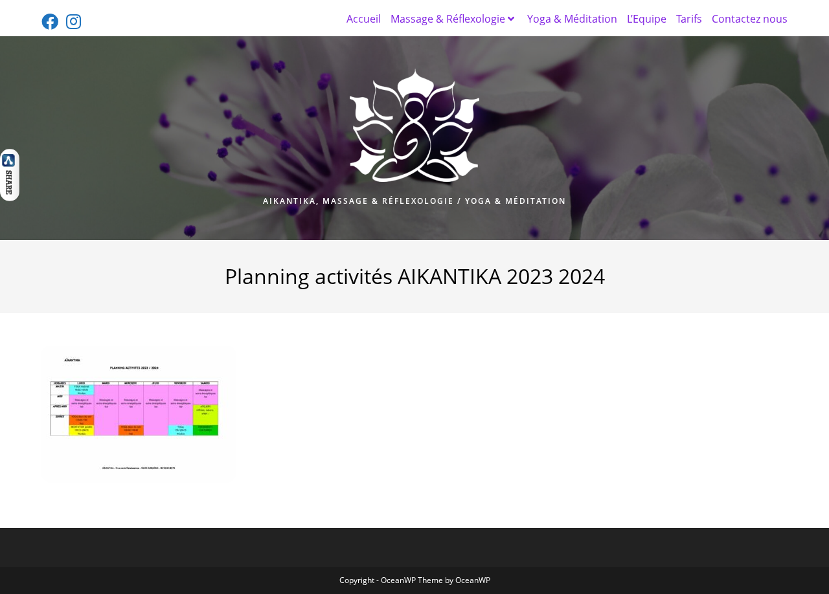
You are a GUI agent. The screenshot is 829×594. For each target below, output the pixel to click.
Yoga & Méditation (572, 19)
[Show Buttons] (9, 174)
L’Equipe (646, 19)
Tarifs (689, 19)
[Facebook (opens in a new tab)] (51, 21)
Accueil (363, 19)
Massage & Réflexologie (448, 19)
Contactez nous (750, 19)
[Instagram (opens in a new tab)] (73, 21)
